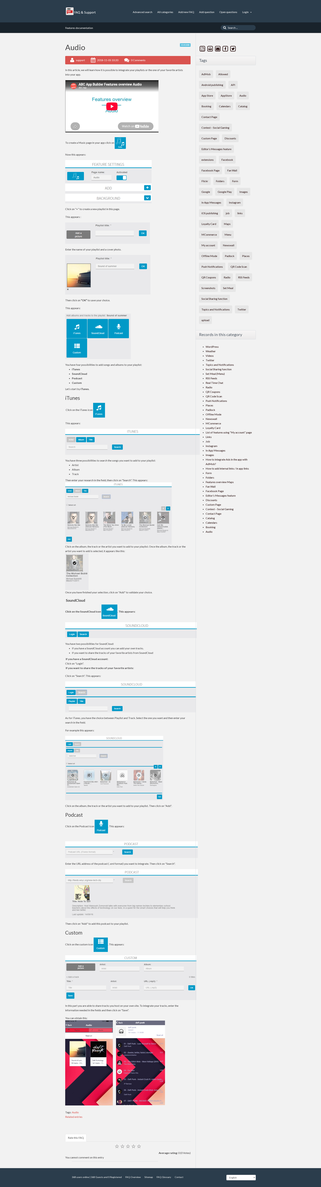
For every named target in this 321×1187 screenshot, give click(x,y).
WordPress (212, 346)
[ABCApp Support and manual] (81, 11)
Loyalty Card (208, 223)
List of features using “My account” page (229, 432)
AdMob (206, 74)
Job (208, 441)
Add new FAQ (186, 12)
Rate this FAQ (76, 1137)
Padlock (229, 255)
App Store (207, 95)
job (228, 213)
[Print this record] (210, 48)
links (240, 213)
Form (235, 181)
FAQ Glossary (164, 1177)
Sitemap (148, 1177)
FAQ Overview (133, 1177)
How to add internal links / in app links (227, 468)
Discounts (230, 138)
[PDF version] (203, 48)
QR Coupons (208, 277)
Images (243, 191)
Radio (227, 277)
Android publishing (212, 84)
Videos (210, 355)
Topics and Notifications (215, 309)
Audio (75, 1112)
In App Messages (211, 202)
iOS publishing (209, 213)
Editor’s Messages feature (216, 149)
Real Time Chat (214, 382)
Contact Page (209, 116)
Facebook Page (210, 170)
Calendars (225, 106)
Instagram (235, 202)
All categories (165, 12)
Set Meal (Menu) (215, 373)
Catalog (242, 106)
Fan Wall (232, 170)
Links (209, 436)
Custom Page (209, 138)
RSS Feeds (244, 277)
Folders (220, 181)
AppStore (226, 95)
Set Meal (228, 288)
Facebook (227, 159)
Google (205, 191)
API (233, 84)
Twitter (241, 309)
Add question (206, 12)
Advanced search (142, 12)
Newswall (228, 245)
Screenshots (208, 288)
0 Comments (138, 60)
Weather (211, 351)
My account (208, 245)
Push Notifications (212, 266)
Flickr (204, 181)
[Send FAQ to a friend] (218, 48)
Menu (228, 234)
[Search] (224, 27)
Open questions (228, 12)
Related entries (73, 1116)
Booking (206, 106)
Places (246, 255)
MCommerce (209, 234)
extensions (207, 159)
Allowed (223, 74)
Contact (179, 1177)
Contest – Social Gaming (215, 127)
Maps (227, 223)
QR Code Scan (239, 266)
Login (245, 12)
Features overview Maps (220, 482)
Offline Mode (209, 255)
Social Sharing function (214, 298)
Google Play (225, 191)
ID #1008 (185, 45)
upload (205, 320)
